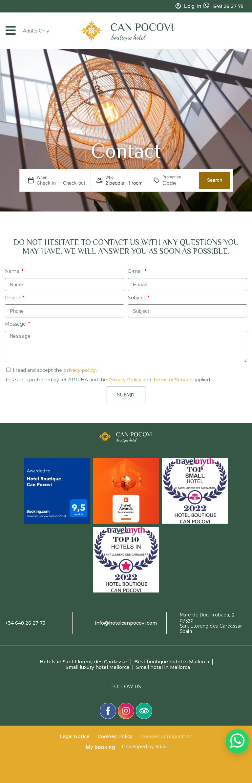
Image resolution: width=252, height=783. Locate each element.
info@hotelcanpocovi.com (126, 623)
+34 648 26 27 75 (25, 623)
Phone (13, 298)
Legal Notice (75, 736)
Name (13, 271)
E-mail (136, 271)
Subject (137, 298)
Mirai (161, 747)
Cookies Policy (115, 736)
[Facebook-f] (108, 711)
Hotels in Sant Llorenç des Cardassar (83, 662)
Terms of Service (172, 380)
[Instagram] (126, 711)
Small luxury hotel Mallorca (97, 667)
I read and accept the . (55, 370)
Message (16, 324)
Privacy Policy (124, 380)
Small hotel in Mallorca (163, 667)
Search (214, 180)
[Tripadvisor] (144, 711)
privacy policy (79, 370)
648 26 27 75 (228, 6)
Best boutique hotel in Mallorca (171, 662)
